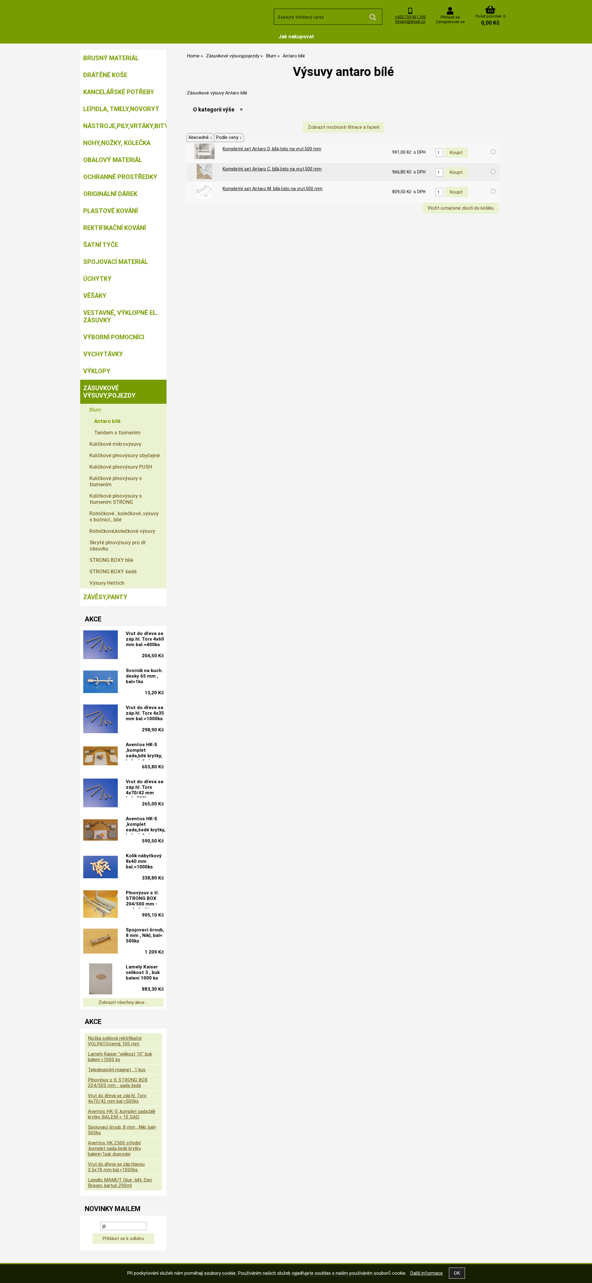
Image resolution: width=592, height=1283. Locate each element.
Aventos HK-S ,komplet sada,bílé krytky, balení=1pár (144, 751)
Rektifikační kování (114, 228)
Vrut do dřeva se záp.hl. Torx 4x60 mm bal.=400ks (145, 639)
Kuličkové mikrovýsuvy (115, 444)
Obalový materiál (112, 160)
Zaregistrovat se (450, 21)
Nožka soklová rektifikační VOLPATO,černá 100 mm (115, 1041)
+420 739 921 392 (410, 17)
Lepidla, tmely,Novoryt (121, 109)
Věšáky (94, 295)
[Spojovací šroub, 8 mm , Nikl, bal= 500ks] (100, 942)
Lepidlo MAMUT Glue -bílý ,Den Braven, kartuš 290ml (120, 1182)
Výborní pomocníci (113, 337)
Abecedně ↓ (200, 137)
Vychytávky (103, 354)
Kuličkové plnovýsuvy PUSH (120, 467)
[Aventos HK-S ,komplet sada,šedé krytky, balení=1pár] (100, 830)
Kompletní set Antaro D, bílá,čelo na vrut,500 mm (272, 148)
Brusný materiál (111, 58)
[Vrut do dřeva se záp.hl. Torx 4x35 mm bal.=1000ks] (100, 719)
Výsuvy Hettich (106, 583)
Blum (95, 410)
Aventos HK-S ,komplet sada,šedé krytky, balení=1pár (145, 825)
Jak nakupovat (296, 36)
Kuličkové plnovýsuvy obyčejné (124, 455)
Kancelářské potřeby (118, 92)
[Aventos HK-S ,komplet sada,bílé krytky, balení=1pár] (100, 756)
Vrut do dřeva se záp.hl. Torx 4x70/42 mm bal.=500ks (144, 788)
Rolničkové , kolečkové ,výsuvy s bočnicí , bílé (123, 516)
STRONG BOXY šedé (113, 571)
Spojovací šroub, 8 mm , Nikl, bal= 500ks (145, 935)
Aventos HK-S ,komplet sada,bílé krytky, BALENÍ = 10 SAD (121, 1114)
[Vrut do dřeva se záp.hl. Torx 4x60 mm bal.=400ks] (100, 645)
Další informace (426, 1273)
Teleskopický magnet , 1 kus (117, 1069)
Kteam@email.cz (410, 21)
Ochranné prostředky (120, 177)
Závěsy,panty (105, 597)
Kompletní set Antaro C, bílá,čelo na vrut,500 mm (272, 168)
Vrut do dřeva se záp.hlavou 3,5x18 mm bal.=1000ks (116, 1166)
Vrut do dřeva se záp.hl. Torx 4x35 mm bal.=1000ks (145, 713)
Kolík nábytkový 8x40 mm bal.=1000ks (144, 861)
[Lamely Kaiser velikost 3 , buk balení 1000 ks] (100, 978)
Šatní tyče (100, 245)
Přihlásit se (450, 17)
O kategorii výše (213, 109)
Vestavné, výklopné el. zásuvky (120, 316)
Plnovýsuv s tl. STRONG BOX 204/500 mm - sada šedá (142, 899)
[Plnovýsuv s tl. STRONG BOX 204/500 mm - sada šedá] (100, 904)
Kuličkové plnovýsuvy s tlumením (115, 481)
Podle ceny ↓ (229, 137)
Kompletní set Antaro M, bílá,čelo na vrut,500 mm (273, 188)
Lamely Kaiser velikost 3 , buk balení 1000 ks (143, 972)
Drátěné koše (105, 75)
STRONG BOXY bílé (111, 560)
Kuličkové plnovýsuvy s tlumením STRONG (115, 499)
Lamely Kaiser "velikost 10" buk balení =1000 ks (120, 1056)
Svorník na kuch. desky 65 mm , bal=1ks (144, 676)
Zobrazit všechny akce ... (123, 1002)
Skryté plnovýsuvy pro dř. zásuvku (118, 545)
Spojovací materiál (115, 261)
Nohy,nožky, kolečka (116, 143)
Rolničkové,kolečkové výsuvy (122, 531)
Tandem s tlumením (117, 432)
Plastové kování (110, 211)
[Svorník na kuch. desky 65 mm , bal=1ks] (100, 683)
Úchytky (97, 278)
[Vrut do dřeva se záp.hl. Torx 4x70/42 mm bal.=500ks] (100, 794)
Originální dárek (110, 194)
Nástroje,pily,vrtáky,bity (124, 126)
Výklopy (96, 371)
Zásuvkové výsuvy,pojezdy (109, 391)
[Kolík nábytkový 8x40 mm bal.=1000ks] (100, 867)
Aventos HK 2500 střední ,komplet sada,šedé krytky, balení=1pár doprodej (114, 1148)
